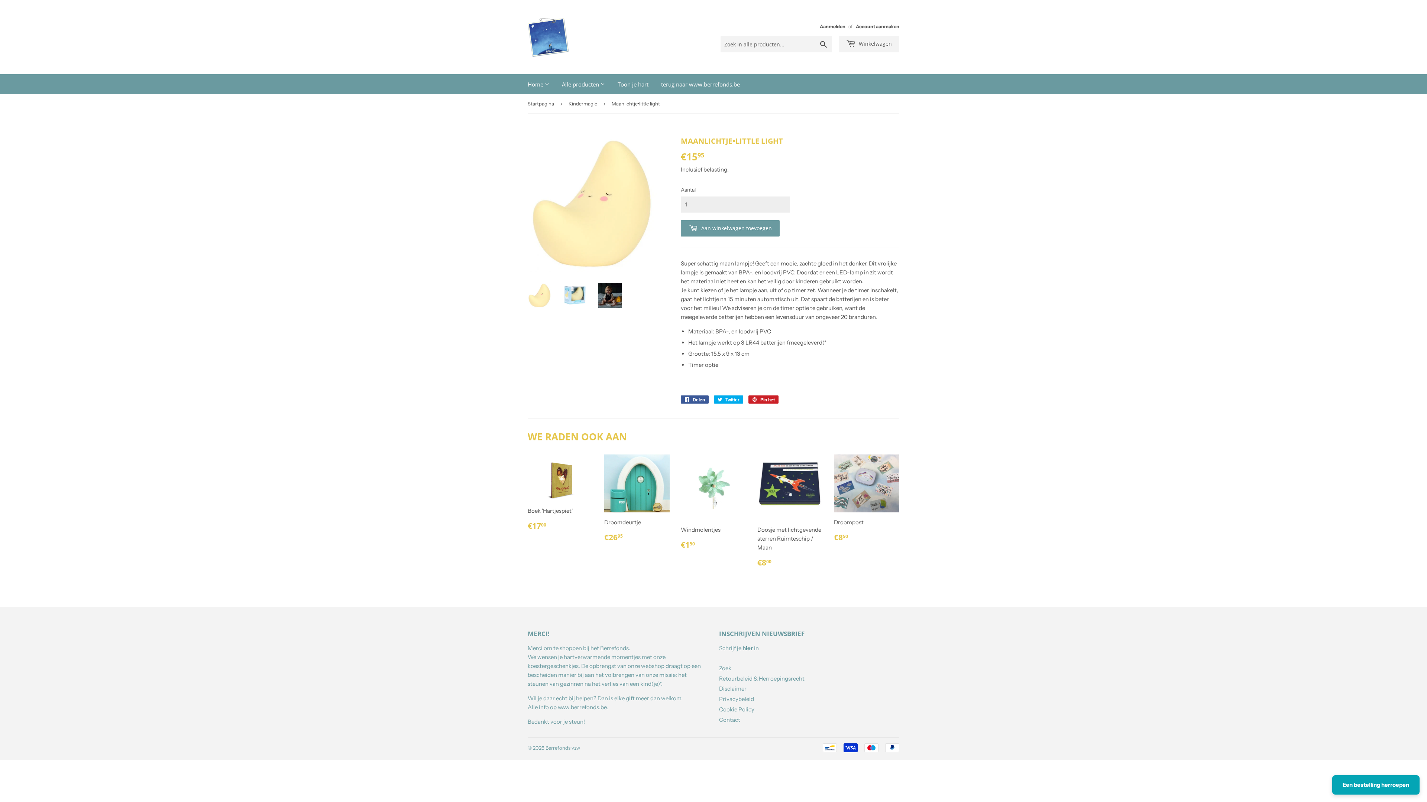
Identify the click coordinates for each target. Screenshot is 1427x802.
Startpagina (541, 104)
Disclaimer (733, 688)
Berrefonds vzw (563, 748)
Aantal (688, 189)
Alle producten (581, 84)
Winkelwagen (874, 43)
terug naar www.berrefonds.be (700, 84)
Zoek (725, 668)
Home (536, 84)
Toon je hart (633, 84)
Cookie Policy (736, 709)
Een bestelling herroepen (1376, 784)
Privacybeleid (736, 698)
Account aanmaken (877, 26)
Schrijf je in (739, 648)
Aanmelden (832, 26)
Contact (729, 719)
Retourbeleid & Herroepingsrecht (762, 678)
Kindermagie (583, 104)
